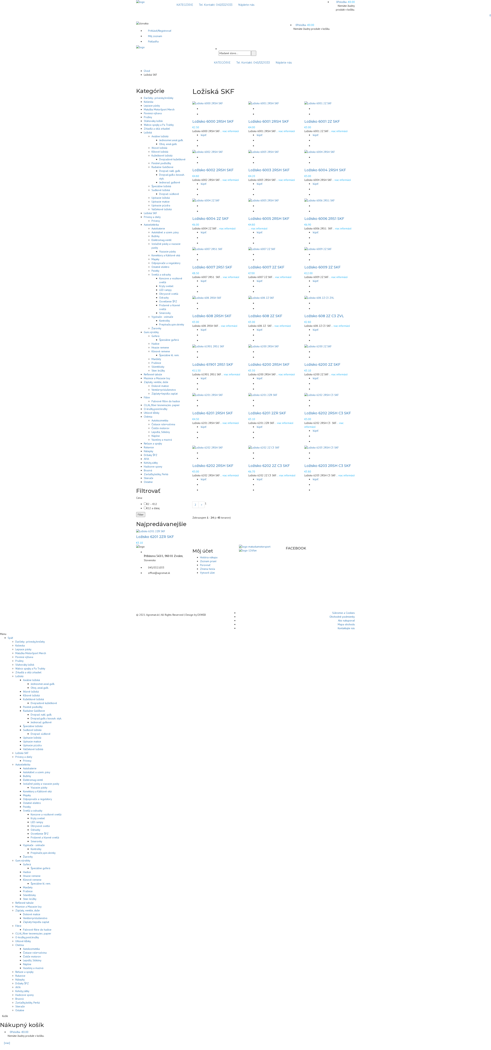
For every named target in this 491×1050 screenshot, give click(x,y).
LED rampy (165, 290)
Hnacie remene (160, 347)
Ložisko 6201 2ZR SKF (267, 413)
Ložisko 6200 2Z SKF (322, 364)
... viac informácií (229, 131)
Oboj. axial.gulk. (168, 144)
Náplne (156, 436)
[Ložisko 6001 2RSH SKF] (263, 103)
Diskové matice (160, 386)
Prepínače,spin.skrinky (171, 324)
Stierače (148, 478)
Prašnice (156, 363)
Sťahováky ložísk (153, 121)
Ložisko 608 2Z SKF (265, 316)
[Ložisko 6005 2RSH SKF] (263, 200)
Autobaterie (158, 228)
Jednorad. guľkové (169, 182)
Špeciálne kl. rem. (169, 355)
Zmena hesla (207, 569)
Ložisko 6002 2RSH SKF (213, 170)
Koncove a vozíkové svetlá (46, 814)
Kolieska (148, 101)
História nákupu (208, 557)
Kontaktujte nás (346, 628)
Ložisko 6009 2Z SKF (322, 267)
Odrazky (164, 297)
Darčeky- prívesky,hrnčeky (158, 98)
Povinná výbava (153, 113)
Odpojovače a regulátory (166, 263)
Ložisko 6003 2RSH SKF (269, 170)
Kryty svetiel (166, 286)
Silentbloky (158, 366)
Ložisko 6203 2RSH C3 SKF (327, 466)
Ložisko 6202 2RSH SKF (212, 466)
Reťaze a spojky (153, 443)
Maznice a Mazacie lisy (157, 378)
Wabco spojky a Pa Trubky (159, 125)
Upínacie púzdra (161, 205)
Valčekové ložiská (162, 209)
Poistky (155, 270)
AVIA (146, 459)
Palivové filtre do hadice (166, 401)
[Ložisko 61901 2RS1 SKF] (208, 346)
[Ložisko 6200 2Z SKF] (318, 346)
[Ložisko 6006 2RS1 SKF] (319, 200)
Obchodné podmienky (342, 616)
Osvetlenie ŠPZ (168, 301)
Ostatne (148, 482)
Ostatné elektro (160, 267)
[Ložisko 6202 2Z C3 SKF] (263, 447)
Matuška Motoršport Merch (159, 109)
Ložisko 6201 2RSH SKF (212, 413)
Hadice (155, 343)
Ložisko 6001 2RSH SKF (268, 121)
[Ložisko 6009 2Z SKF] (318, 249)
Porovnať (205, 565)
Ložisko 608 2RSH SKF (211, 316)
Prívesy (156, 221)
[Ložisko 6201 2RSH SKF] (207, 394)
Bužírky (156, 236)
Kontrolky (164, 320)
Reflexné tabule (153, 374)
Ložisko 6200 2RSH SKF (269, 364)
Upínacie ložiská (161, 197)
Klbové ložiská (160, 151)
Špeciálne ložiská (161, 186)
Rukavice (149, 447)
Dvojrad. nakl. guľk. (169, 171)
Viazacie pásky (167, 251)
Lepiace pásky (152, 105)
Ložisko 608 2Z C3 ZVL (324, 316)
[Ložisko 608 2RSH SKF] (206, 297)
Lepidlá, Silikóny (161, 432)
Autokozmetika (160, 420)
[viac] (6, 1043)
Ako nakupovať (346, 620)
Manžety (156, 359)
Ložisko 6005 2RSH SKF (268, 219)
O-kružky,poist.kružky (155, 409)
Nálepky (148, 451)
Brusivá (148, 470)
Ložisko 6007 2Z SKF (266, 267)
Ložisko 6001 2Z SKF (322, 121)
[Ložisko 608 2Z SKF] (261, 297)
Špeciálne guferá (169, 340)
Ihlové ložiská (159, 148)
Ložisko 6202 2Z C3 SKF (269, 466)
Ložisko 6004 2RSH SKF (325, 170)
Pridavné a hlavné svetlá (45, 837)
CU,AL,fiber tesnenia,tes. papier (162, 405)
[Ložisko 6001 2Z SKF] (318, 103)
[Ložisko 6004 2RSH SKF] (319, 151)
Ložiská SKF (150, 213)
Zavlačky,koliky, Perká (156, 474)
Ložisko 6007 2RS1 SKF (212, 267)
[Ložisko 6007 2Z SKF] (261, 249)
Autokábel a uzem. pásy (165, 232)
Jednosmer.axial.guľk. (171, 140)
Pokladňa (153, 41)
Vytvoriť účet (207, 572)
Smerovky (165, 313)
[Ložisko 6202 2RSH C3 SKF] (321, 394)
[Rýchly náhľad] (202, 108)
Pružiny (148, 117)
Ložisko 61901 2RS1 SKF (212, 364)
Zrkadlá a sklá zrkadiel (157, 128)
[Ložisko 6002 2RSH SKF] (207, 151)
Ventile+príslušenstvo (164, 389)
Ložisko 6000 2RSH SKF (213, 121)
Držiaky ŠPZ (150, 455)
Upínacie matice (161, 201)
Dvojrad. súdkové (169, 194)
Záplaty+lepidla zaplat (165, 393)
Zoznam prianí (208, 561)
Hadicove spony (153, 466)
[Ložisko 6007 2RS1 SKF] (207, 249)
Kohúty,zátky (151, 462)
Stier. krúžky (158, 370)
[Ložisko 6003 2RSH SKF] (263, 151)
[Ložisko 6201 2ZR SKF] (262, 394)
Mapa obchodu (346, 624)
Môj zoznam (155, 36)
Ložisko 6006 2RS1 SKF (324, 219)
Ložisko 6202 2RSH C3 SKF (327, 413)
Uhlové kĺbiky (151, 413)
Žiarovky (156, 328)
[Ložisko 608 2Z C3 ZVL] (319, 297)
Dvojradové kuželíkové (172, 159)
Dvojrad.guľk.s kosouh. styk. (46, 718)
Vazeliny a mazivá (162, 439)
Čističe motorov (160, 428)
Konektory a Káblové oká (166, 255)
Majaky (155, 259)
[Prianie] (202, 114)
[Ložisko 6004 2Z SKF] (206, 200)
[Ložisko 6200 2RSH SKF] (263, 346)
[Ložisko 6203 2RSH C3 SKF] (321, 447)
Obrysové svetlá (168, 293)
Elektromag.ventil (161, 240)
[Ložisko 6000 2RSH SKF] (207, 103)
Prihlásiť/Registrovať (159, 30)
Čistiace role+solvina (163, 424)
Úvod (147, 71)
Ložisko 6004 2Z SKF (210, 219)
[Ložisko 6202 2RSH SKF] (207, 447)
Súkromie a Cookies (343, 613)
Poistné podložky (161, 163)
